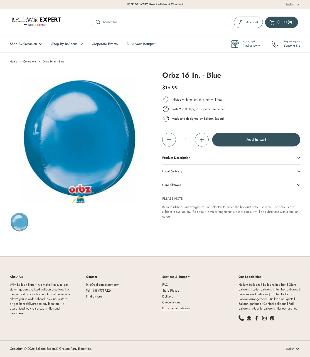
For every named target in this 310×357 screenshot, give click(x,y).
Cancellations (171, 302)
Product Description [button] (176, 157)
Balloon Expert (45, 348)
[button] (169, 139)
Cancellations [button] (171, 185)
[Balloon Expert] (36, 22)
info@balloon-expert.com (102, 284)
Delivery (167, 296)
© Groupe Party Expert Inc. (74, 348)
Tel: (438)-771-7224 (99, 290)
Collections (29, 62)
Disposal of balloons (176, 308)
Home (13, 62)
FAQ (165, 284)
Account (252, 22)
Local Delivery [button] (172, 171)
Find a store (94, 296)
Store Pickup (170, 290)
